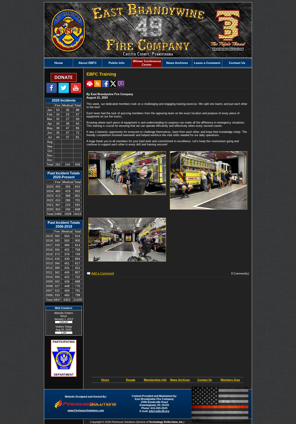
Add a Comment (102, 273)
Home (105, 380)
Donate (130, 380)
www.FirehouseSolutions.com (86, 410)
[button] (87, 63)
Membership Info (155, 380)
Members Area (230, 380)
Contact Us (204, 380)
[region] (148, 63)
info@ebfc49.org (159, 411)
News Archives (180, 380)
